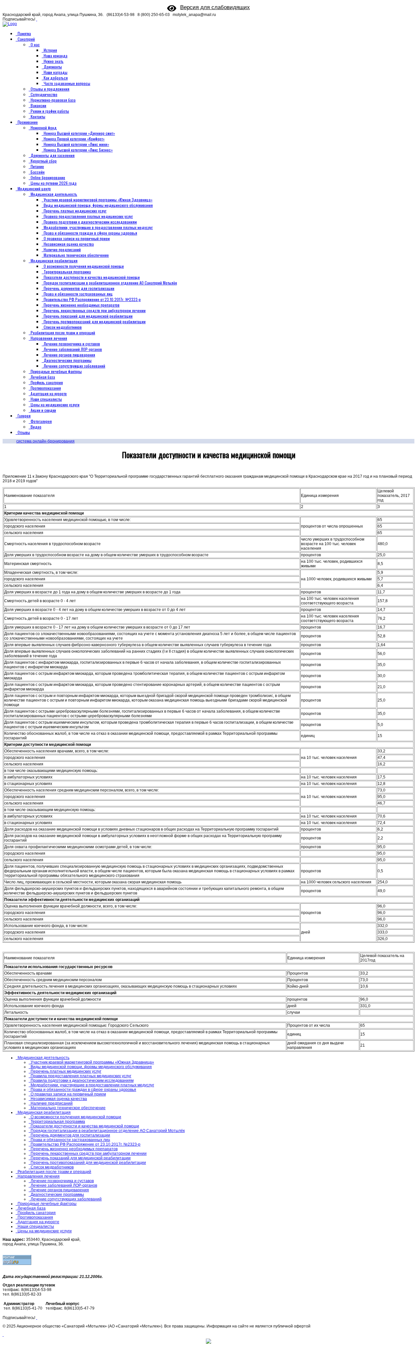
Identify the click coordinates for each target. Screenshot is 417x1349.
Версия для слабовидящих (215, 7)
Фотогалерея (41, 421)
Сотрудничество (44, 94)
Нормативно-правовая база (53, 100)
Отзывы (24, 432)
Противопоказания (46, 388)
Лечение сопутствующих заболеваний (74, 366)
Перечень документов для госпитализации (79, 288)
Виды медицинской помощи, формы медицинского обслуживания (98, 205)
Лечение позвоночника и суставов (72, 343)
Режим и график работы (50, 111)
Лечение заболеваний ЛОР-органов (73, 349)
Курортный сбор (44, 161)
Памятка (24, 33)
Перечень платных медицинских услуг (75, 210)
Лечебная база (43, 377)
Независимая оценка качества (69, 244)
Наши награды (55, 72)
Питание (37, 166)
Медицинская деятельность (54, 194)
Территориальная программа (67, 271)
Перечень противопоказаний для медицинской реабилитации (95, 321)
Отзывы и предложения (50, 89)
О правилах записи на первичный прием (77, 238)
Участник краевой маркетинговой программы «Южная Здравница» (98, 199)
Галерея (24, 415)
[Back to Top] (3, 1334)
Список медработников (63, 327)
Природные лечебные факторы (56, 371)
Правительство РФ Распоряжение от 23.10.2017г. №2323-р (92, 299)
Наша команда (55, 55)
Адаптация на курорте (49, 393)
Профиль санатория (47, 382)
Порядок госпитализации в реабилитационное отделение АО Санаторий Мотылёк (110, 282)
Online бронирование (48, 177)
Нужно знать (54, 61)
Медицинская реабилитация (54, 260)
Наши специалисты (46, 399)
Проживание (28, 122)
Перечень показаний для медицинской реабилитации (88, 316)
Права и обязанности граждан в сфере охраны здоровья (90, 233)
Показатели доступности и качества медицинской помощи (92, 277)
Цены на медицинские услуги (55, 404)
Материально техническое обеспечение (76, 255)
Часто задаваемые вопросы (67, 83)
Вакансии (38, 105)
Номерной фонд (44, 127)
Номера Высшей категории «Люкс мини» (76, 144)
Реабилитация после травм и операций (63, 332)
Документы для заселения (53, 155)
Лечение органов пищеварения (69, 354)
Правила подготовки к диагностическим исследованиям (90, 222)
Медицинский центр (34, 188)
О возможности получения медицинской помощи (84, 266)
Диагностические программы (68, 360)
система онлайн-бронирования (45, 441)
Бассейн (38, 172)
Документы (53, 66)
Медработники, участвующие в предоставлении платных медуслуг (98, 227)
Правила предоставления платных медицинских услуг (88, 216)
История (50, 50)
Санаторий (26, 39)
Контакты (38, 116)
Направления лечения (49, 338)
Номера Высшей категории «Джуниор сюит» (79, 133)
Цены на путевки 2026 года (54, 183)
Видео (36, 426)
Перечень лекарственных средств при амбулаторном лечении (95, 310)
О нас (35, 44)
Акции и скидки (43, 410)
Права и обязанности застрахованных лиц (78, 294)
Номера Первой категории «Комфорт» (74, 138)
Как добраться (56, 77)
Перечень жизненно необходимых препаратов (82, 305)
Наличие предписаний (62, 249)
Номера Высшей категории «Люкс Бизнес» (78, 149)
